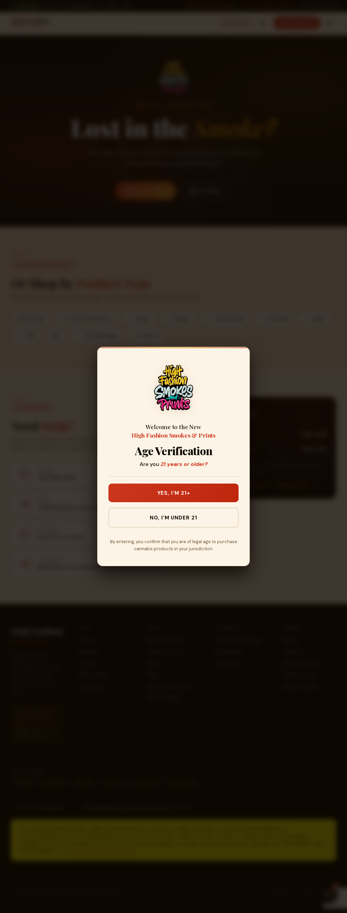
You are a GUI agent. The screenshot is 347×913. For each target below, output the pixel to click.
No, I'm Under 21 (173, 517)
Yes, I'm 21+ (173, 493)
